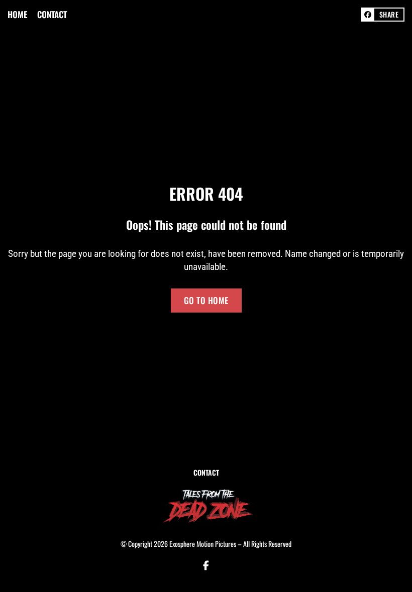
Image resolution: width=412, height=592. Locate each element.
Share (389, 14)
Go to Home (206, 300)
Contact (52, 14)
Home (17, 14)
